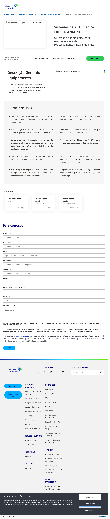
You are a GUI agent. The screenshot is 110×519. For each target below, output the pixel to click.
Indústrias (28, 456)
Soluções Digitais (31, 420)
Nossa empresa (51, 402)
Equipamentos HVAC (32, 398)
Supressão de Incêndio (33, 411)
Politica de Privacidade (9, 517)
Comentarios (9, 305)
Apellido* (8, 242)
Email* (6, 251)
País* (5, 278)
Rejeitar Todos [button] (90, 510)
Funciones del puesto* (14, 287)
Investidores (49, 411)
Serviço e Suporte (31, 440)
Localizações (49, 394)
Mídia (47, 398)
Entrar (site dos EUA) (52, 422)
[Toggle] (102, 7)
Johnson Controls (9, 14)
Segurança (29, 416)
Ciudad (6, 296)
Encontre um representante (13, 395)
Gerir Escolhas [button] (90, 504)
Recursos (71, 58)
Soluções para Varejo (32, 424)
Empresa (7, 260)
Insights (28, 468)
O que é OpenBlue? (52, 454)
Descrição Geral (41, 58)
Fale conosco (95, 58)
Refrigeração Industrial (26, 14)
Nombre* (7, 233)
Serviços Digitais (31, 445)
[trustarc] (102, 516)
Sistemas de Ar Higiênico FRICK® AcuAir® (14, 58)
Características (57, 58)
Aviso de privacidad (21, 336)
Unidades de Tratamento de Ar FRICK (49, 14)
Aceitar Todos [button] (90, 497)
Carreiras (48, 406)
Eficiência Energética (32, 428)
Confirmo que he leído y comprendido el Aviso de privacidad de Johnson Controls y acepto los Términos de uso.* (51, 324)
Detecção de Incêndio (32, 407)
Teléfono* (8, 269)
